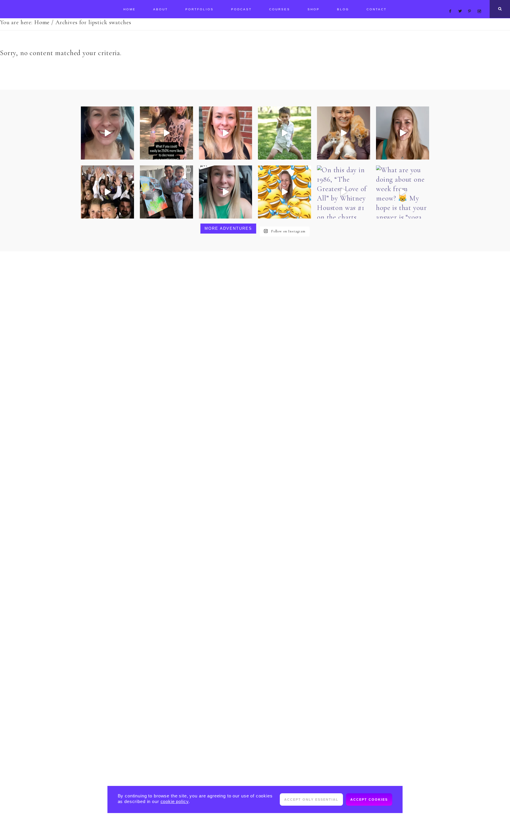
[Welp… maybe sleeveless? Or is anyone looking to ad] (284, 192)
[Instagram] (480, 4)
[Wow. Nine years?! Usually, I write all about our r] (107, 192)
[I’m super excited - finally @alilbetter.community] (402, 133)
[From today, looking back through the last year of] (166, 192)
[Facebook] (451, 4)
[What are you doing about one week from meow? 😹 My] (402, 192)
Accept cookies (369, 799)
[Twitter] (461, 4)
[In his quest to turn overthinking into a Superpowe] (166, 133)
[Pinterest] (471, 4)
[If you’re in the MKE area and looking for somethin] (343, 133)
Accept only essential (311, 799)
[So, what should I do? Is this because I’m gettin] (107, 133)
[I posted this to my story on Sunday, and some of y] (225, 192)
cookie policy (175, 801)
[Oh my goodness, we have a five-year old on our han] (284, 133)
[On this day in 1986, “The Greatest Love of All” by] (343, 192)
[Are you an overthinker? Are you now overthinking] (225, 133)
